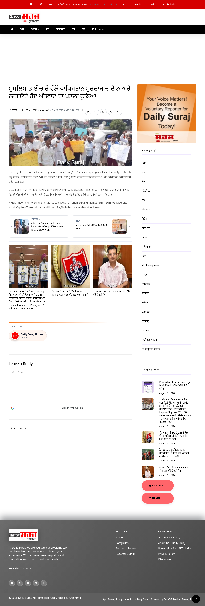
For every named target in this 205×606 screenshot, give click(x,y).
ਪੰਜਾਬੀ (125, 4)
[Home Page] (25, 17)
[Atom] (44, 583)
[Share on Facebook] (88, 112)
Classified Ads (168, 4)
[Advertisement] (102, 58)
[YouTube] (50, 4)
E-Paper (99, 29)
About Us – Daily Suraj (171, 543)
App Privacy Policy (169, 538)
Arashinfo (75, 598)
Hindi (156, 498)
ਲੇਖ (73, 29)
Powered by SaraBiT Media (174, 548)
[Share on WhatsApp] (103, 112)
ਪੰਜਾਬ (34, 29)
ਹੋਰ (83, 29)
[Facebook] (31, 4)
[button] (70, 408)
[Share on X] (111, 112)
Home (119, 538)
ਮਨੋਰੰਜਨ (60, 29)
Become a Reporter (127, 548)
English (138, 4)
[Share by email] (96, 112)
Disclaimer (164, 559)
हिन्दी (152, 4)
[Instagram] (40, 4)
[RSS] (36, 583)
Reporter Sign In (125, 554)
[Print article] (119, 112)
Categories (122, 543)
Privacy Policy (166, 554)
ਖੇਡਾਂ (22, 29)
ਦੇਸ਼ (47, 29)
